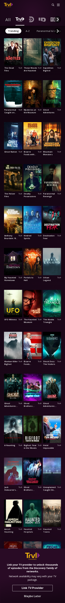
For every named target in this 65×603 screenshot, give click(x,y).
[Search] (51, 5)
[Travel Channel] (8, 5)
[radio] (8, 19)
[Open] (58, 5)
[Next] (57, 19)
